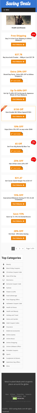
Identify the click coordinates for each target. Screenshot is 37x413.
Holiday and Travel (12, 315)
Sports (8, 354)
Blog (24, 396)
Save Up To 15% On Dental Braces (18, 217)
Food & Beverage (11, 296)
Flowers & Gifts (11, 292)
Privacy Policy (20, 394)
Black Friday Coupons (13, 268)
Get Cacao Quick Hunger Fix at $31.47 (18, 181)
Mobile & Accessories (13, 331)
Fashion (8, 288)
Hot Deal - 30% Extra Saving (18, 234)
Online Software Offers (13, 346)
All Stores (12, 394)
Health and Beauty (12, 311)
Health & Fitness (11, 307)
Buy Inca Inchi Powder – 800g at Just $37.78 (18, 57)
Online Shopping (11, 342)
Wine (8, 366)
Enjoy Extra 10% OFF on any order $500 (18, 129)
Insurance (9, 327)
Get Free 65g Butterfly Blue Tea (18, 146)
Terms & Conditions (16, 396)
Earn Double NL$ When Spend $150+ (18, 112)
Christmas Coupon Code (14, 272)
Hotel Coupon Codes (12, 323)
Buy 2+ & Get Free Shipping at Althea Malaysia (18, 39)
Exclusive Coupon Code (13, 284)
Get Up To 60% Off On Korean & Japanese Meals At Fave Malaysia (19, 94)
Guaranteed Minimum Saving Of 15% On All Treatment (18, 199)
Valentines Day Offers (13, 362)
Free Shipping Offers (13, 299)
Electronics (9, 280)
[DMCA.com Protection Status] (18, 398)
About (7, 394)
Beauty (8, 264)
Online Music (10, 339)
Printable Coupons (12, 350)
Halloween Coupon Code (14, 303)
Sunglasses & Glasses (13, 358)
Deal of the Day (11, 276)
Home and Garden (12, 319)
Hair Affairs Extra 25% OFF (18, 164)
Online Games (10, 335)
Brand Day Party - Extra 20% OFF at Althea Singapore (18, 75)
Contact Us (28, 394)
